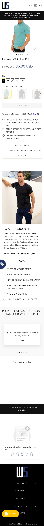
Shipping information (22, 150)
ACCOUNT (21, 498)
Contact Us (21, 506)
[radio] (3, 80)
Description (22, 145)
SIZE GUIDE (22, 156)
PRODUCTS (21, 483)
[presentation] (40, 94)
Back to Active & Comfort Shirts (23, 409)
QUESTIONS (21, 491)
